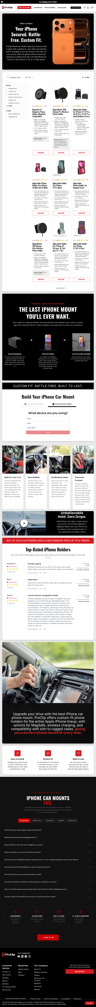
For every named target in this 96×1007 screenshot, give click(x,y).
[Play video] (24, 523)
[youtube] (19, 956)
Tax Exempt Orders (9, 987)
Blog (19, 972)
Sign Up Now (79, 971)
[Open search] (85, 7)
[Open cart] (91, 7)
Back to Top (49, 937)
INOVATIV (37, 983)
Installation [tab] (72, 820)
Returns (5, 981)
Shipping (5, 978)
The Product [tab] (50, 820)
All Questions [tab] (24, 820)
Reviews (37, 989)
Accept (89, 1003)
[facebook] (26, 956)
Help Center (6, 975)
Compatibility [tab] (37, 820)
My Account (6, 990)
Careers (37, 975)
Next (48, 432)
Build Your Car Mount (24, 7)
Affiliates (21, 975)
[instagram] (29, 956)
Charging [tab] (61, 820)
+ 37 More (9, 106)
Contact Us (6, 972)
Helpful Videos (23, 969)
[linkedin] (22, 956)
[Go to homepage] (7, 7)
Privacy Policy (61, 1004)
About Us (37, 969)
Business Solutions (40, 972)
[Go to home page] (8, 955)
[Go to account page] (88, 7)
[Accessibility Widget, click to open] (2, 2)
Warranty (5, 984)
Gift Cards (38, 986)
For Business (76, 7)
